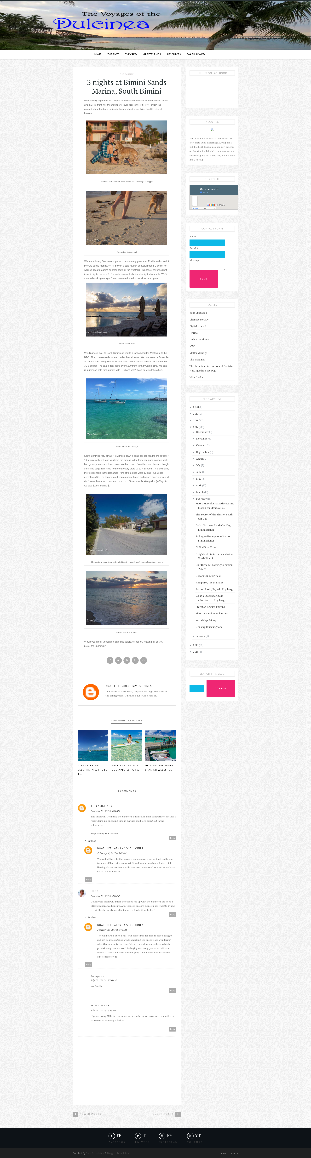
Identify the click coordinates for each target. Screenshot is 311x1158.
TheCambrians (101, 805)
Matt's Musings (198, 352)
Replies (91, 840)
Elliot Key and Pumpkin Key (212, 613)
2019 (196, 413)
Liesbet (96, 890)
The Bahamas (127, 74)
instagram (168, 1142)
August (200, 458)
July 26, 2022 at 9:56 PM (103, 1010)
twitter (142, 1142)
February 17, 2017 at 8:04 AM (105, 811)
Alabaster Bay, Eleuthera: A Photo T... (93, 770)
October (201, 445)
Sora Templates (95, 1153)
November (202, 438)
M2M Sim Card (101, 1005)
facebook (117, 1142)
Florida (194, 332)
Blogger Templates (118, 1153)
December (202, 432)
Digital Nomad (198, 326)
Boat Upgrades (198, 312)
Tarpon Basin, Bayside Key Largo (215, 589)
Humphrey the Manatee (210, 582)
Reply (172, 838)
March (200, 492)
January (201, 636)
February (201, 498)
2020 (196, 407)
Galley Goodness (199, 339)
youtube (195, 1142)
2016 (196, 645)
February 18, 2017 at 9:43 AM (112, 929)
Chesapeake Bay (199, 319)
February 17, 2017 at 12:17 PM (105, 896)
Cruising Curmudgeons (209, 626)
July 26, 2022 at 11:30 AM (103, 980)
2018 (196, 420)
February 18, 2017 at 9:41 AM (111, 853)
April (199, 485)
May (199, 478)
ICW (192, 346)
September (203, 452)
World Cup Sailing (206, 620)
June (199, 471)
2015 (196, 651)
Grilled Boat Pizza (206, 547)
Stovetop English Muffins (210, 606)
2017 (196, 427)
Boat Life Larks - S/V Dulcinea (128, 685)
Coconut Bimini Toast (208, 575)
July (198, 465)
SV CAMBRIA (112, 833)
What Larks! (196, 377)
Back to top (228, 1153)
